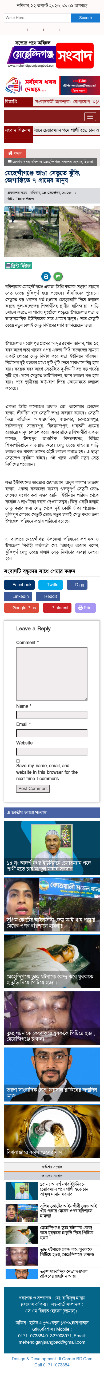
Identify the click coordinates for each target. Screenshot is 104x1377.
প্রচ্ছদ (17, 153)
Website (24, 743)
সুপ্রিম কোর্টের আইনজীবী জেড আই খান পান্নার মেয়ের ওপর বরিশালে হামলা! (51, 923)
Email (23, 724)
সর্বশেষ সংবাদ (71, 161)
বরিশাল (36, 161)
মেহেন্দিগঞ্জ (51, 161)
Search (85, 17)
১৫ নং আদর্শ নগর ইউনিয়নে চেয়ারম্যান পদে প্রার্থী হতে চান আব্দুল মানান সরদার (49, 866)
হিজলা (88, 161)
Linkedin (20, 596)
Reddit (50, 596)
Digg (79, 585)
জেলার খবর (21, 161)
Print (88, 608)
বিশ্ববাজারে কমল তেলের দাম (34, 1152)
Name (23, 706)
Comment (27, 643)
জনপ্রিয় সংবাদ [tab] (52, 1176)
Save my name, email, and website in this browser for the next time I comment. (47, 772)
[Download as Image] (58, 276)
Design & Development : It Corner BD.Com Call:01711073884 (52, 1362)
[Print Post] (46, 276)
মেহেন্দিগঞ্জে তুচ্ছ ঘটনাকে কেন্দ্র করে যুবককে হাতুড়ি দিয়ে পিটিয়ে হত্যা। (50, 979)
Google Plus (23, 608)
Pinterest (59, 608)
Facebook (21, 585)
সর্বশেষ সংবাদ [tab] (52, 1167)
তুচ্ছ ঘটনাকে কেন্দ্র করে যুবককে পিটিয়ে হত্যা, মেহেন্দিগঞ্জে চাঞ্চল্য (51, 1036)
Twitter (53, 585)
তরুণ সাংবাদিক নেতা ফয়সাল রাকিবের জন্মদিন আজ (52, 1093)
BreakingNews (74, 1371)
